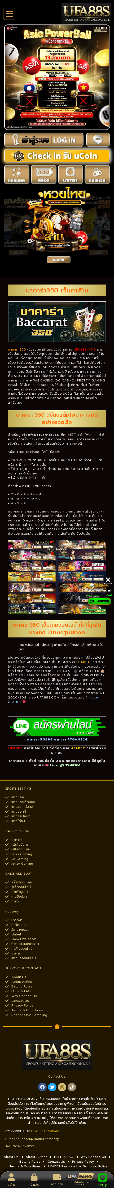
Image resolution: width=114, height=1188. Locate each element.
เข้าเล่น (34, 1184)
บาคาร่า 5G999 (40, 739)
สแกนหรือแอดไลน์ (99, 595)
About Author (36, 1156)
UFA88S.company (45, 1131)
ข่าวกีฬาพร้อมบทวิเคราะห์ (80, 1183)
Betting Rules (29, 1161)
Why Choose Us (93, 1156)
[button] (108, 579)
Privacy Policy (83, 1161)
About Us (11, 1156)
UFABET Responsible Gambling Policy (78, 1166)
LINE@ (102, 1185)
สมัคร (11, 1184)
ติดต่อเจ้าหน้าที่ (99, 590)
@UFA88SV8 (70, 765)
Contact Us (56, 1161)
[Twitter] (52, 1087)
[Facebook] (42, 1087)
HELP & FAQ (63, 1156)
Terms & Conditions (25, 1166)
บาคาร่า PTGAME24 (70, 739)
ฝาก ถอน (57, 1184)
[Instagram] (62, 1087)
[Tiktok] (72, 1087)
